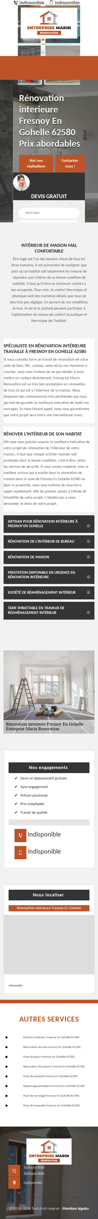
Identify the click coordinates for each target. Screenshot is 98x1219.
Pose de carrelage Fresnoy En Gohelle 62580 (51, 1095)
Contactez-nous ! (70, 163)
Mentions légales (75, 1209)
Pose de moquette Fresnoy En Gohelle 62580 (51, 1105)
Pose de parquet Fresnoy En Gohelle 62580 (50, 1076)
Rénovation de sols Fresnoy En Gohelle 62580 (52, 1047)
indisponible (31, 3)
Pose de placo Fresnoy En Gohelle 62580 (48, 1056)
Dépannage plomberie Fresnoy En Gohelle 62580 (54, 1086)
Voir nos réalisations (36, 163)
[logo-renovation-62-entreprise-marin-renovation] (49, 22)
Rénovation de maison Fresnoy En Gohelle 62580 (54, 1066)
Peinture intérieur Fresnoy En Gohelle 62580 (51, 1037)
